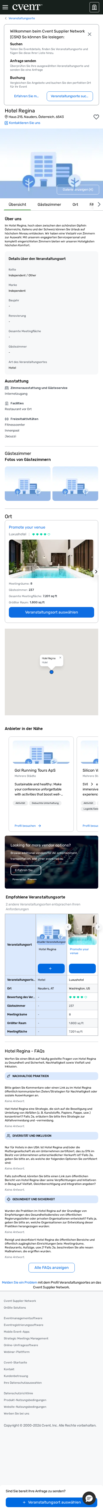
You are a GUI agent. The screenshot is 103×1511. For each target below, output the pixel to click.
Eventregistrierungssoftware (23, 1325)
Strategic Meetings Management (26, 1338)
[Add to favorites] (96, 117)
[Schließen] (89, 34)
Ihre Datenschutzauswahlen (23, 1382)
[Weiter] (98, 204)
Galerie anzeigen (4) (78, 189)
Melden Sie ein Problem (19, 1282)
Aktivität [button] (20, 803)
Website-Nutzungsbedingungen (25, 1406)
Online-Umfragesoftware (21, 1345)
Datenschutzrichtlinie (18, 1393)
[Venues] (94, 7)
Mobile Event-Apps (16, 1331)
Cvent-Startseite (15, 1362)
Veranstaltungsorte (22, 18)
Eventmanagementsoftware (23, 1318)
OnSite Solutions (15, 1307)
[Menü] (5, 7)
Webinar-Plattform (17, 1352)
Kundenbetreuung (16, 1376)
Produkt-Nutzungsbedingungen (25, 1400)
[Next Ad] (96, 571)
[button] (51, 672)
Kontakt (9, 1369)
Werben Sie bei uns (16, 1413)
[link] (41, 752)
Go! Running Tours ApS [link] (35, 770)
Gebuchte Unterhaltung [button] (45, 803)
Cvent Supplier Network (20, 1301)
